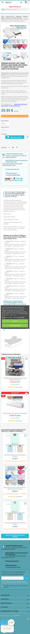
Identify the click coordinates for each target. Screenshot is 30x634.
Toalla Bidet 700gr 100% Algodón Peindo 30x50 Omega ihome (15, 378)
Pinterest (16, 147)
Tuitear (12, 147)
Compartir (9, 147)
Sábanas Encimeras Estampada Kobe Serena (15, 455)
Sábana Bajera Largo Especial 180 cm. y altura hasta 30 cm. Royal (15, 488)
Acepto (15, 321)
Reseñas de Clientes (4, 623)
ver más (9, 631)
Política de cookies (7, 317)
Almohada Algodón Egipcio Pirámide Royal (15, 413)
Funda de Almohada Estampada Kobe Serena (15, 523)
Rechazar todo (15, 325)
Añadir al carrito (15, 137)
